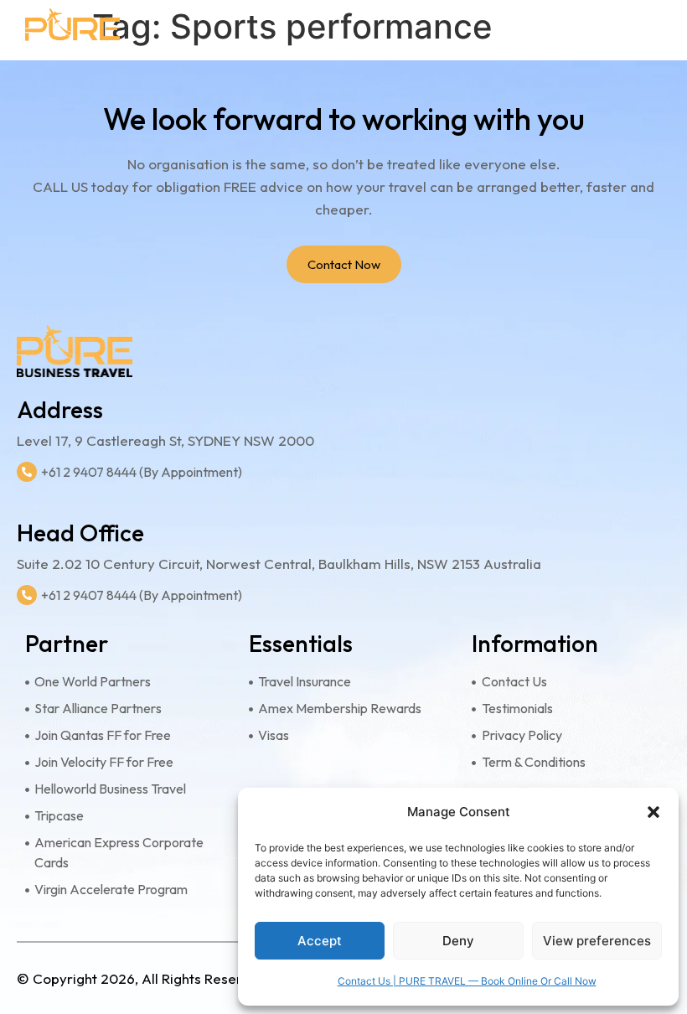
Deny (458, 941)
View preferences (597, 941)
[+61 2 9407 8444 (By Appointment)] (27, 472)
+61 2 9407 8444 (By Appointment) (141, 471)
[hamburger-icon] (651, 30)
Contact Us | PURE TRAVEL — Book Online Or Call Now (467, 981)
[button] (653, 812)
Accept (319, 941)
